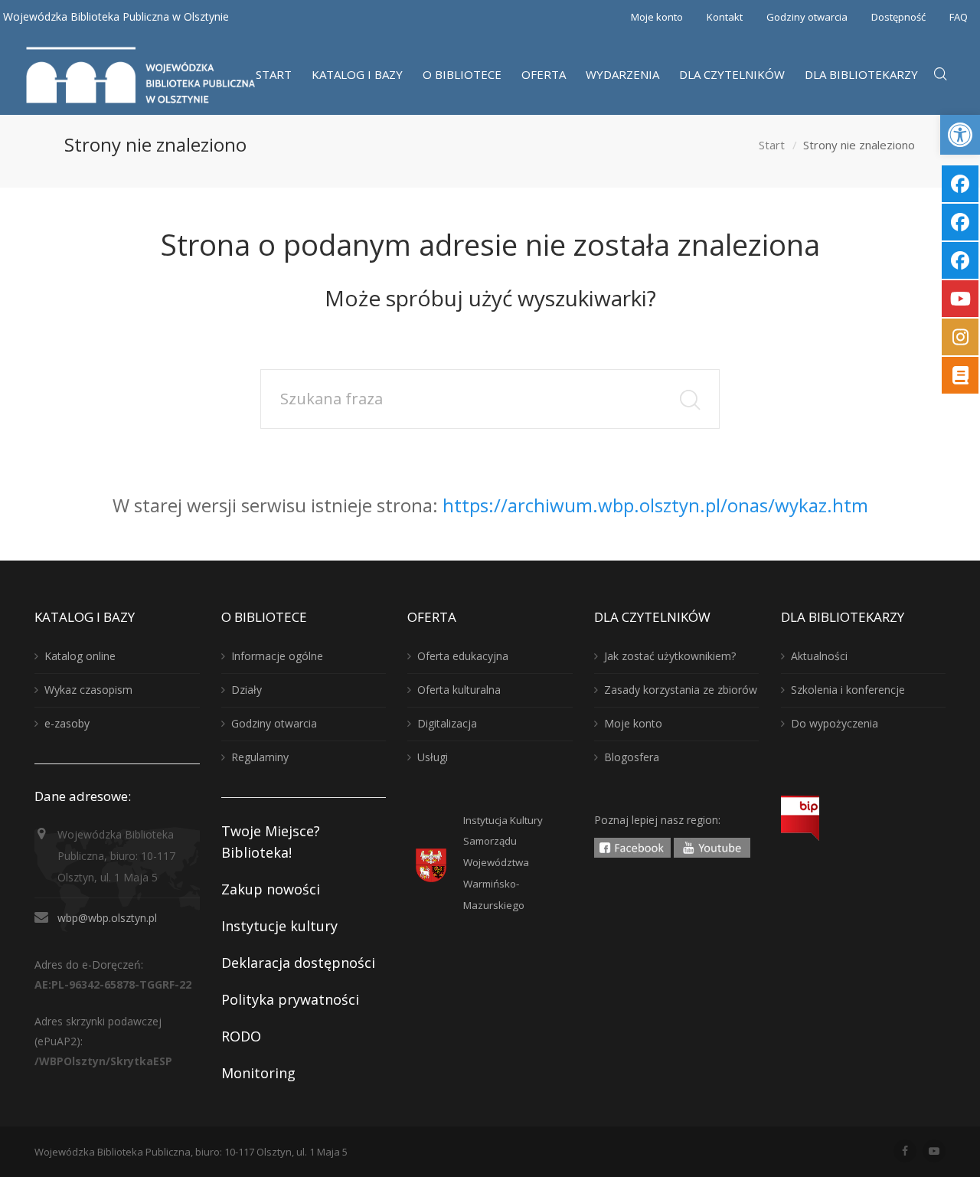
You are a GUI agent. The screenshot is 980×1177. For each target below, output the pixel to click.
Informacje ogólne (277, 656)
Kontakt (725, 17)
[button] (960, 135)
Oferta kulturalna (459, 689)
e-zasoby (67, 723)
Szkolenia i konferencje (848, 689)
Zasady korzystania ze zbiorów (680, 689)
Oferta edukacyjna (462, 656)
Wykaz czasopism (88, 689)
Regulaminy (260, 757)
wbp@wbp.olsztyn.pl (107, 918)
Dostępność (898, 17)
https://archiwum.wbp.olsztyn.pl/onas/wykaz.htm (655, 505)
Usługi (432, 757)
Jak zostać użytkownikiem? (670, 656)
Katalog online (80, 656)
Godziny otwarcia (807, 17)
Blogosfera (631, 757)
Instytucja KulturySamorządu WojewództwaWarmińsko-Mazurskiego (503, 863)
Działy (246, 689)
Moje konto (657, 17)
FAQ (958, 17)
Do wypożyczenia (834, 723)
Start (772, 144)
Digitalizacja (447, 723)
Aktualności (819, 656)
